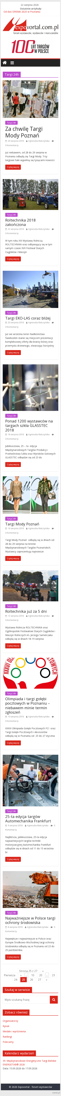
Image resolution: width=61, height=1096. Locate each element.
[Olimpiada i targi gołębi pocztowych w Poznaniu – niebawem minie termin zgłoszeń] (30, 660)
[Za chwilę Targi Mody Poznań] (30, 82)
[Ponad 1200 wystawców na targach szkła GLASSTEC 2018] (30, 366)
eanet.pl (56, 1092)
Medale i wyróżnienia (14, 1031)
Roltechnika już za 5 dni (26, 611)
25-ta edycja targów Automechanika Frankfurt (28, 818)
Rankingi (7, 1036)
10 (32, 975)
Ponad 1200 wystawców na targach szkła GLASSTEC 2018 (29, 425)
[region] (30, 46)
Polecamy (8, 1042)
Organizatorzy (10, 1020)
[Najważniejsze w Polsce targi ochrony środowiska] (30, 873)
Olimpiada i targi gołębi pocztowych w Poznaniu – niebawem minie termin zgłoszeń (27, 705)
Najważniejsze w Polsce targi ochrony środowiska (30, 920)
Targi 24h (11, 122)
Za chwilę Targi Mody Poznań (24, 132)
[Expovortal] (4, 62)
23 (53, 975)
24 (15, 980)
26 (31, 980)
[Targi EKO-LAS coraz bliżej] (30, 273)
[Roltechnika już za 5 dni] (30, 572)
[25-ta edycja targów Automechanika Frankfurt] (30, 757)
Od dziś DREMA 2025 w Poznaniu (22, 12)
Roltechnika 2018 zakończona (20, 222)
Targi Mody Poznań (22, 523)
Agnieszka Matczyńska (38, 140)
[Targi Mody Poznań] (30, 478)
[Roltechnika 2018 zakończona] (30, 181)
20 (40, 975)
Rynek (6, 1026)
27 (39, 980)
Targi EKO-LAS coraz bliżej (27, 318)
